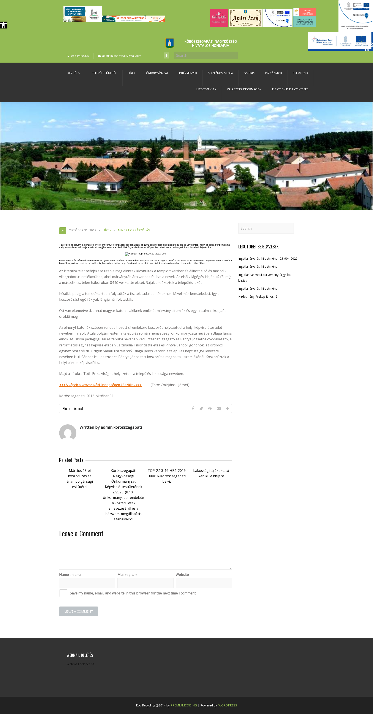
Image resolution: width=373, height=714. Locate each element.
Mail (127, 574)
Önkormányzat (157, 73)
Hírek (131, 73)
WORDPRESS (227, 705)
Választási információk (244, 89)
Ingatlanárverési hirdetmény (257, 266)
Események (300, 73)
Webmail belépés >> (81, 664)
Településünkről (104, 73)
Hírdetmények (206, 89)
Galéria (249, 73)
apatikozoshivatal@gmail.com (121, 56)
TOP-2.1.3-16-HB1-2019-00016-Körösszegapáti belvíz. (167, 476)
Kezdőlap (74, 73)
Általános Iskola (220, 73)
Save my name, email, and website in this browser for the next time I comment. (133, 593)
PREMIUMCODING (184, 705)
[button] (3, 25)
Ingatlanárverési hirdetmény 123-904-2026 (267, 258)
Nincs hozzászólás (134, 230)
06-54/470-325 (80, 56)
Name (70, 574)
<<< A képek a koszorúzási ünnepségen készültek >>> (100, 385)
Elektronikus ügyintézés (290, 89)
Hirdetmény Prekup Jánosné (257, 296)
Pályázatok (273, 73)
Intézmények (188, 73)
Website (182, 574)
